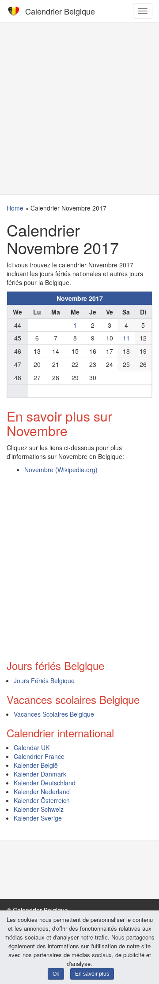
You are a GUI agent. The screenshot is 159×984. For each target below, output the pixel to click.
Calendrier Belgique (60, 11)
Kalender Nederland (42, 791)
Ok (56, 974)
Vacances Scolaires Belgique (54, 714)
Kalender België (36, 765)
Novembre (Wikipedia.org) (61, 469)
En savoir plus (92, 974)
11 (126, 337)
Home (15, 207)
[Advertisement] (79, 108)
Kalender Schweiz (39, 809)
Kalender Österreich (42, 800)
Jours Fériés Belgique (44, 680)
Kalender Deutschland (45, 782)
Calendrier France (39, 756)
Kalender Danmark (40, 773)
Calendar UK (31, 747)
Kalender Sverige (38, 818)
